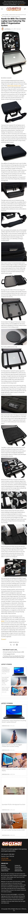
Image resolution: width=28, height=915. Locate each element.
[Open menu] (2, 9)
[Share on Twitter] (10, 644)
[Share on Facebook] (17, 644)
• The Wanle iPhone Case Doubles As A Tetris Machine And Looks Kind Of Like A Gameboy (13, 656)
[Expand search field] (25, 9)
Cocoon (3, 639)
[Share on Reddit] (13, 644)
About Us (3, 865)
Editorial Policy (18, 870)
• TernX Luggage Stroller (9, 654)
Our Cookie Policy (5, 869)
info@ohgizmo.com (6, 860)
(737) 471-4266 (4, 858)
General (6, 14)
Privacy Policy (18, 867)
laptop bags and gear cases (14, 85)
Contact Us (17, 865)
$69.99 (2, 621)
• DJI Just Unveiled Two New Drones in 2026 (13, 652)
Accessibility (4, 867)
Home (3, 14)
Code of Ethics (4, 870)
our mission (21, 4)
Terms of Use (18, 869)
